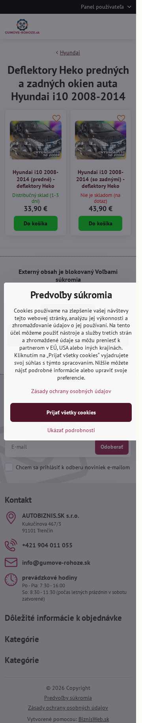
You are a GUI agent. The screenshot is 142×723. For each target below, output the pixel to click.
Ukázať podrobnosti (71, 430)
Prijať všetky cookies (71, 412)
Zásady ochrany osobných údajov (71, 391)
